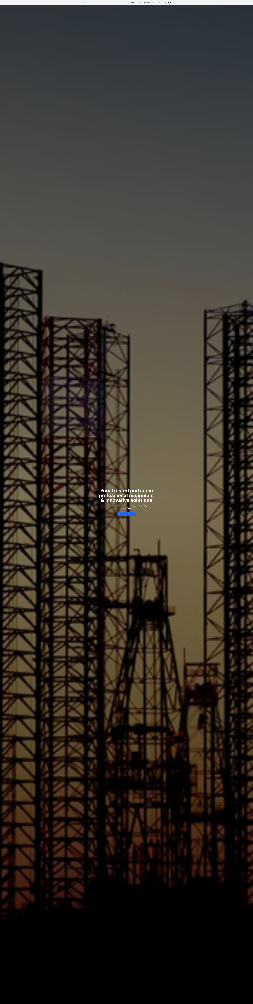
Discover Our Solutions (125, 514)
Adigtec (84, 2)
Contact (154, 2)
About (137, 2)
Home (132, 2)
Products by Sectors (145, 2)
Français (169, 2)
